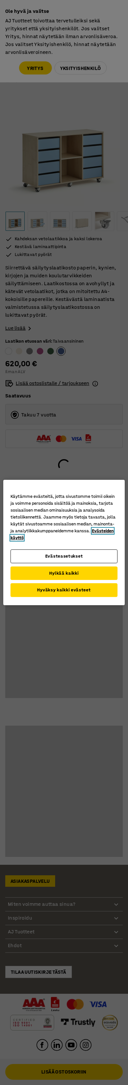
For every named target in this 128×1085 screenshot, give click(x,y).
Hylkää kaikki (63, 573)
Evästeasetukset (64, 556)
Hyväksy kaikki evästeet (64, 590)
